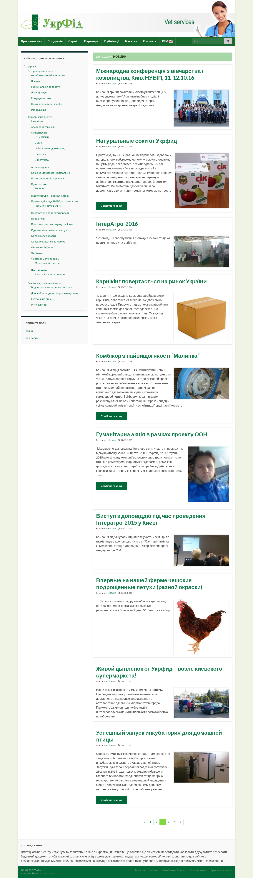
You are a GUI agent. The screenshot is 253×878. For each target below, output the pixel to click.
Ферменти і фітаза (42, 247)
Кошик (153, 870)
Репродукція (38, 109)
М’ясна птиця (39, 304)
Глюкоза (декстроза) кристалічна (50, 172)
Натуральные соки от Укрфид (136, 140)
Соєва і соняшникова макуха (48, 241)
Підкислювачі (39, 184)
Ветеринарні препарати (41, 71)
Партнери (91, 41)
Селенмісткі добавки (43, 235)
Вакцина (36, 80)
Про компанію (31, 41)
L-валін (39, 142)
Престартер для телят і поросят (50, 212)
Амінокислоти (39, 132)
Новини (112, 83)
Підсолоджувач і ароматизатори (50, 195)
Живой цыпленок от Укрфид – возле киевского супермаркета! (159, 672)
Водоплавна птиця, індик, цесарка (51, 287)
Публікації (111, 41)
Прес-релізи (31, 337)
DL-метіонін (42, 136)
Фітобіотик (37, 253)
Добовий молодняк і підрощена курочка (55, 293)
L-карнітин (37, 121)
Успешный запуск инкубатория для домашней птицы (159, 736)
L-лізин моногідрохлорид (49, 148)
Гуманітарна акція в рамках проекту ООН (151, 434)
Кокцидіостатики (41, 98)
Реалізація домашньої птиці (44, 283)
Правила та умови (221, 870)
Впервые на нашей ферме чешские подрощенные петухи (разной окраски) (149, 583)
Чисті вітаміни (39, 270)
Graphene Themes (46, 873)
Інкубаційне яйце (41, 298)
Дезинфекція (39, 92)
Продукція (55, 41)
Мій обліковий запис (173, 870)
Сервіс (73, 41)
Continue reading (111, 205)
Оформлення (198, 870)
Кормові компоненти (39, 116)
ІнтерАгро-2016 (117, 223)
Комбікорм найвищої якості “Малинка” (148, 355)
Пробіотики (38, 218)
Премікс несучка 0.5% (48, 205)
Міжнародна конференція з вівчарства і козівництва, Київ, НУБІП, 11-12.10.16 (149, 74)
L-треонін (40, 154)
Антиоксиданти (40, 166)
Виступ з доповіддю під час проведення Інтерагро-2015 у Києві (151, 519)
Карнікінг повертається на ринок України (151, 281)
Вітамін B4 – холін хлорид (50, 274)
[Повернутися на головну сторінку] (126, 18)
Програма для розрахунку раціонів (52, 224)
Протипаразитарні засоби (46, 103)
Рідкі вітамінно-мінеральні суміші (51, 230)
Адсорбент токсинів (42, 126)
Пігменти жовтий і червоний (47, 178)
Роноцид (40, 188)
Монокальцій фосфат (48, 262)
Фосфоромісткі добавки (45, 258)
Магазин (131, 41)
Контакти (150, 41)
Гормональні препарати (45, 86)
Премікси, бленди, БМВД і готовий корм (54, 201)
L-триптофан (42, 159)
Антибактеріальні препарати (48, 75)
